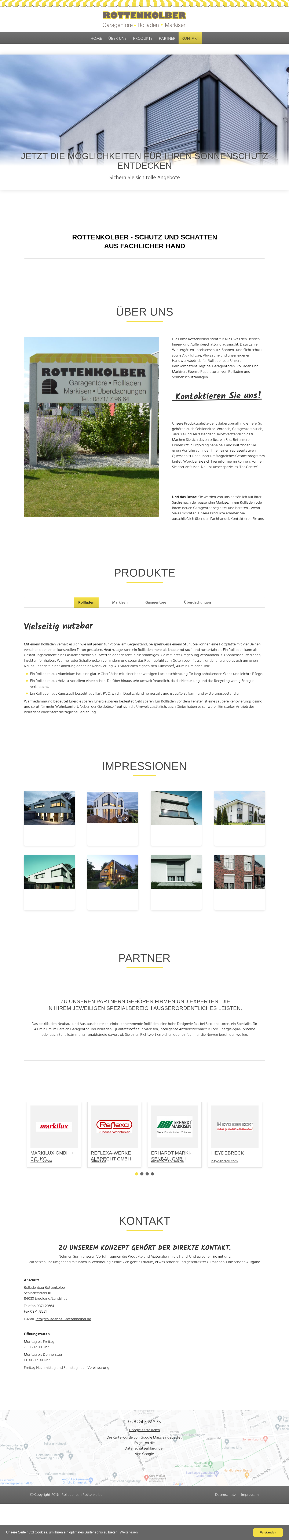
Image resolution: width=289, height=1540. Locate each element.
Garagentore (155, 603)
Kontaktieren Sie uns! (217, 396)
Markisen (120, 603)
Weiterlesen (129, 1532)
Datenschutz (225, 1495)
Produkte (143, 38)
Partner (167, 38)
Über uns (117, 38)
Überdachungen (197, 603)
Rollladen (86, 603)
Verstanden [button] (268, 1532)
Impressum (250, 1495)
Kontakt (190, 38)
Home (96, 38)
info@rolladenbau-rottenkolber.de (63, 1319)
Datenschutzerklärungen (145, 1449)
